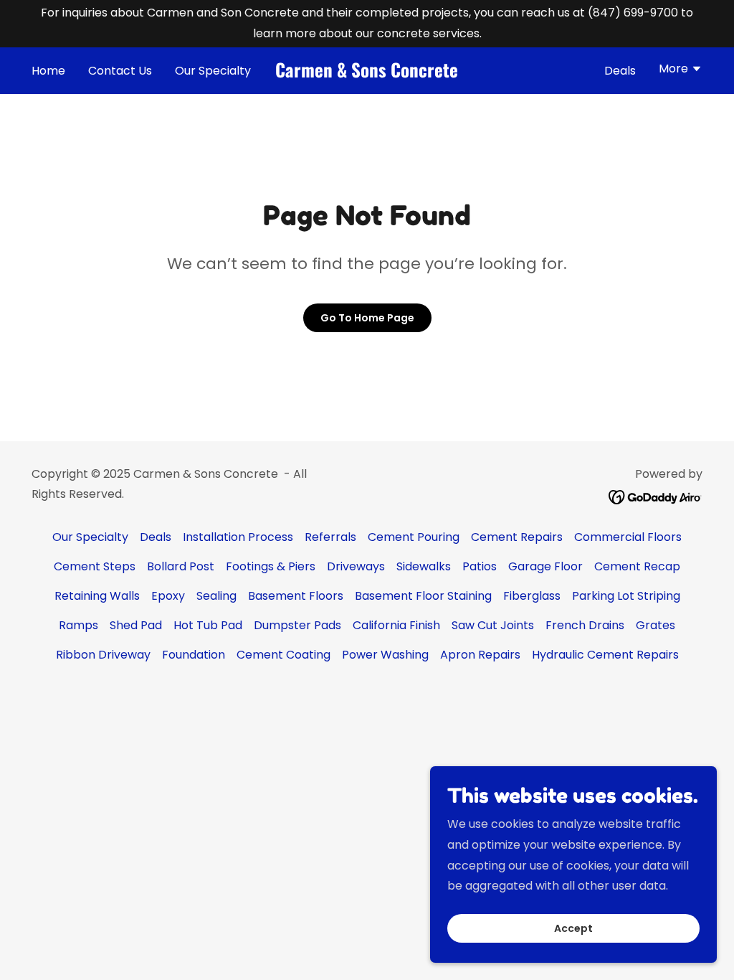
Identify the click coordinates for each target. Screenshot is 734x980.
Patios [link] (479, 566)
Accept (573, 928)
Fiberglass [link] (532, 596)
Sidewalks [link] (423, 566)
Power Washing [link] (385, 654)
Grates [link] (655, 625)
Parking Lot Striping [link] (626, 596)
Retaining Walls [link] (97, 596)
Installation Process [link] (238, 537)
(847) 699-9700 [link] (633, 12)
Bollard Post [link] (180, 566)
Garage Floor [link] (545, 566)
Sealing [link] (216, 596)
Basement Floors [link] (295, 596)
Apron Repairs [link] (480, 654)
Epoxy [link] (168, 596)
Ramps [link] (78, 625)
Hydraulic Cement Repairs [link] (605, 654)
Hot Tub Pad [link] (207, 625)
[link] (367, 73)
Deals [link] (620, 70)
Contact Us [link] (120, 70)
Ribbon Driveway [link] (103, 654)
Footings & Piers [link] (270, 566)
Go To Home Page (367, 318)
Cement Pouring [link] (413, 537)
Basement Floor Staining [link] (423, 596)
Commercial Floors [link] (628, 537)
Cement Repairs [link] (517, 537)
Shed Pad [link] (136, 625)
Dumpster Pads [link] (297, 625)
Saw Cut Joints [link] (493, 625)
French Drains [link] (584, 625)
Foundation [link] (193, 654)
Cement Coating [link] (283, 654)
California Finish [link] (396, 625)
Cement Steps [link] (94, 566)
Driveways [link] (356, 566)
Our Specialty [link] (213, 70)
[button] (680, 70)
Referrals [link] (330, 537)
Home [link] (48, 70)
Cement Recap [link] (637, 566)
